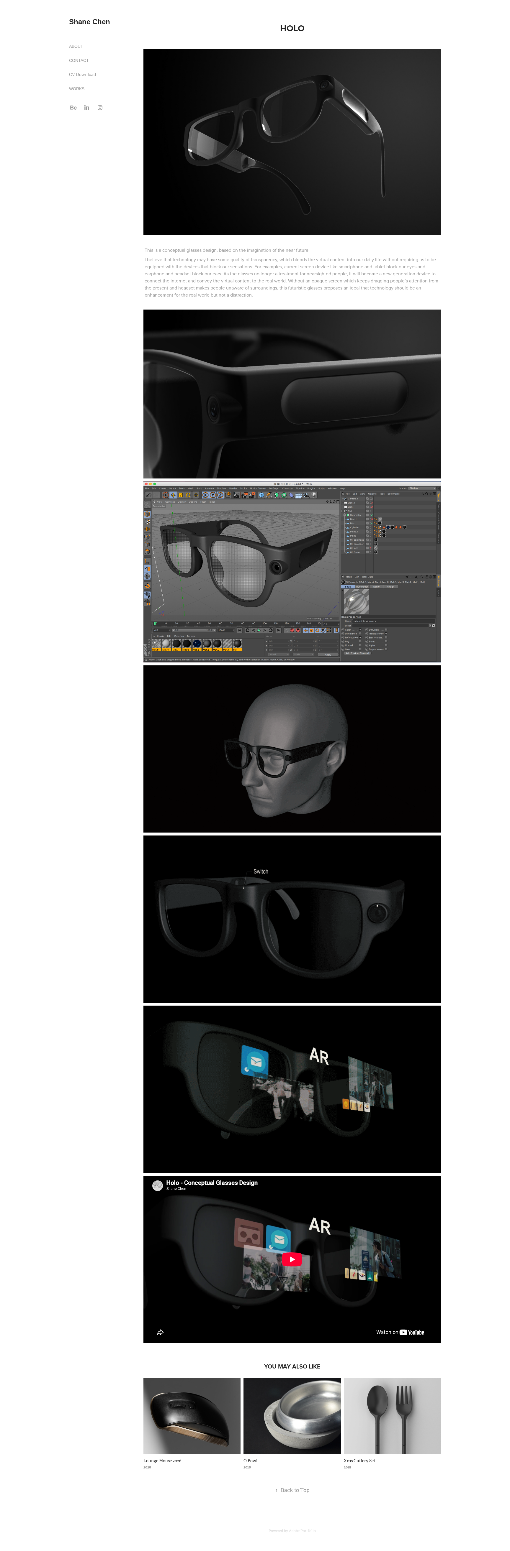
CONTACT (79, 60)
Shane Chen (89, 22)
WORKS (76, 88)
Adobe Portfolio (302, 1531)
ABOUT (76, 46)
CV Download (82, 74)
